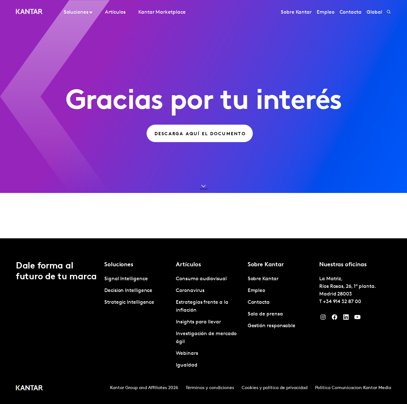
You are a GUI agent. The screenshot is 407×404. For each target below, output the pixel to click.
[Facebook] (334, 318)
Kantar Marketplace (162, 12)
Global (374, 12)
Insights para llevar (198, 322)
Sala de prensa (265, 314)
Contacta (351, 12)
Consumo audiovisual (201, 278)
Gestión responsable (271, 325)
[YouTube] (357, 318)
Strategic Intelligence (129, 302)
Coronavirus (190, 290)
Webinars (187, 353)
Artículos (115, 12)
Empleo (326, 12)
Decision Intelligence (128, 290)
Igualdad (186, 365)
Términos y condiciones (210, 388)
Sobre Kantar (296, 12)
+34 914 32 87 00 (342, 301)
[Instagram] (323, 318)
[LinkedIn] (346, 318)
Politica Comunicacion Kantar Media (353, 388)
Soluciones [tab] (76, 12)
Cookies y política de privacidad (274, 388)
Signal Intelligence (126, 278)
